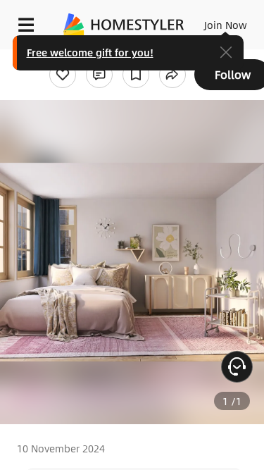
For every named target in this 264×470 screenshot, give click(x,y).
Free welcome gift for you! (90, 52)
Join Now (225, 24)
